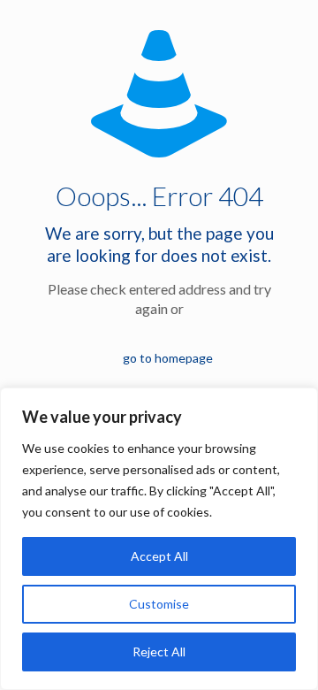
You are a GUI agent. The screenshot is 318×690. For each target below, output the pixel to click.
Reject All (159, 651)
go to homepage (168, 357)
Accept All (159, 556)
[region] (159, 538)
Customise (159, 603)
